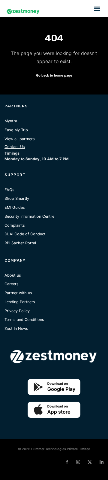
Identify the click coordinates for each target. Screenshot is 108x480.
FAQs (9, 190)
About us (12, 275)
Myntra (10, 121)
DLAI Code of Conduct (25, 234)
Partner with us (18, 293)
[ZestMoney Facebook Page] (67, 462)
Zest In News (16, 328)
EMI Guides (14, 207)
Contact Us (14, 146)
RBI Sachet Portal (20, 243)
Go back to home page (54, 75)
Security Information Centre (29, 216)
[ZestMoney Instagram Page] (78, 462)
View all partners (19, 139)
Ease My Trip (16, 130)
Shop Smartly (16, 198)
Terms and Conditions (24, 319)
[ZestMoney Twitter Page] (89, 462)
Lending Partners (19, 302)
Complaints (14, 225)
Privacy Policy (17, 311)
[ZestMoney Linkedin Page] (101, 462)
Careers (11, 284)
